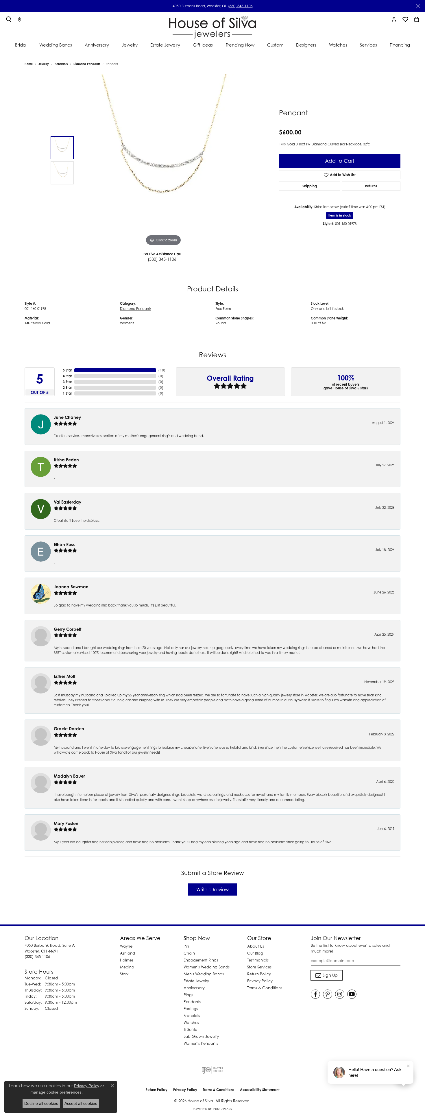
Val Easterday (67, 502)
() (161, 370)
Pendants (61, 64)
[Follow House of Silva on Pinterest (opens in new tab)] (327, 994)
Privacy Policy (260, 981)
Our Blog (255, 953)
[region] (163, 160)
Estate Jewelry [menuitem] (196, 981)
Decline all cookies (41, 1103)
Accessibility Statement (260, 1090)
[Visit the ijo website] (212, 1070)
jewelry (43, 64)
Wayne (126, 946)
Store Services (259, 967)
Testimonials (258, 960)
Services (368, 44)
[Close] (418, 6)
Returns (371, 186)
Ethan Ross (64, 544)
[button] (9, 19)
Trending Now (240, 44)
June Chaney (67, 417)
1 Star (67, 393)
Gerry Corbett (67, 629)
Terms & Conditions (264, 987)
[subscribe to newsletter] (327, 975)
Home (29, 64)
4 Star (67, 376)
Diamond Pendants (86, 64)
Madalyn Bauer (69, 776)
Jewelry (130, 44)
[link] (19, 19)
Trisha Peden (66, 459)
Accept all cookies (80, 1103)
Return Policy (259, 974)
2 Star (67, 387)
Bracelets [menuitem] (192, 1015)
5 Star (67, 370)
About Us (255, 946)
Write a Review (212, 889)
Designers (306, 44)
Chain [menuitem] (189, 953)
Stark (124, 974)
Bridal (21, 44)
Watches (338, 44)
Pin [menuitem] (186, 946)
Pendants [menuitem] (192, 1001)
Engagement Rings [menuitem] (201, 960)
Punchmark (222, 1109)
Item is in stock (339, 215)
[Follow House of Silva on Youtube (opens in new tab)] (351, 994)
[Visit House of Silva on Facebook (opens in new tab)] (315, 994)
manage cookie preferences (56, 1092)
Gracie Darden (69, 728)
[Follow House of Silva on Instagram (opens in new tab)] (339, 994)
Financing (400, 44)
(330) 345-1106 (240, 6)
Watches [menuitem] (191, 1022)
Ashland (127, 953)
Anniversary (97, 44)
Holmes (126, 960)
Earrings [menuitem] (191, 1008)
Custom (275, 44)
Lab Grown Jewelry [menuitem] (201, 1036)
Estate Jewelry (165, 44)
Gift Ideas (203, 44)
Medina (127, 967)
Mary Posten (66, 823)
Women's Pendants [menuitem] (201, 1043)
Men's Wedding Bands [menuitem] (204, 974)
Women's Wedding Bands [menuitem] (207, 967)
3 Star (67, 382)
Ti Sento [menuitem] (190, 1029)
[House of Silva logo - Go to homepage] (212, 26)
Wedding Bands (55, 44)
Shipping (309, 186)
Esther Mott (64, 676)
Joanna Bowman (71, 586)
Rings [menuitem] (188, 994)
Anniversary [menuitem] (194, 987)
